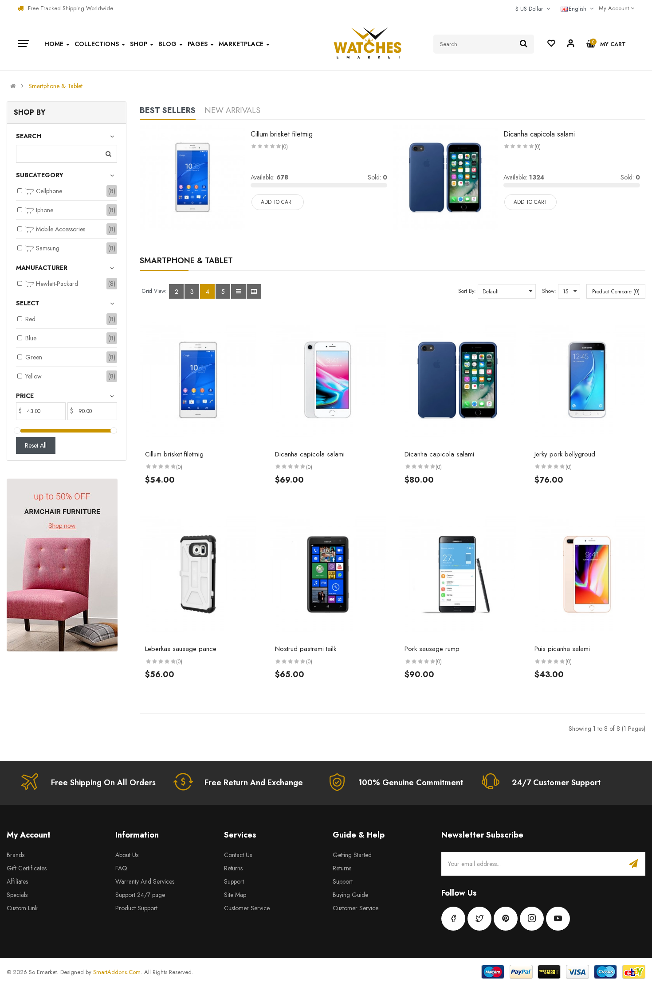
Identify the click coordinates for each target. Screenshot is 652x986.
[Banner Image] (62, 565)
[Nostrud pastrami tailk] (328, 574)
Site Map (235, 894)
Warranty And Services (144, 881)
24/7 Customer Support (556, 782)
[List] (238, 291)
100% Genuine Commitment (410, 782)
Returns (233, 868)
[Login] (570, 44)
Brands (15, 854)
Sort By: (467, 291)
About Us (126, 854)
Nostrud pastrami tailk (305, 649)
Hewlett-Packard (56, 283)
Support (234, 881)
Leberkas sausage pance (180, 649)
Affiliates (17, 881)
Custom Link (22, 908)
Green (33, 357)
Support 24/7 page (140, 894)
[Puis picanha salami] (587, 574)
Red (30, 319)
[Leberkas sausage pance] (198, 574)
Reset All (36, 445)
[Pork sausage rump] (457, 574)
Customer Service (247, 908)
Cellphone (48, 191)
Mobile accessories (59, 229)
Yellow (33, 376)
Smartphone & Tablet (55, 86)
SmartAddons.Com (117, 972)
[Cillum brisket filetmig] (192, 176)
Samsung (46, 248)
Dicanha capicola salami (539, 134)
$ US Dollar (530, 8)
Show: (549, 291)
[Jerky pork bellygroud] (587, 380)
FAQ (121, 868)
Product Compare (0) (616, 292)
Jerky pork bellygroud (564, 454)
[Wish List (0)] (551, 44)
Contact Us (238, 854)
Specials (17, 894)
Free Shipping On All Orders (103, 782)
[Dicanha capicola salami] (445, 176)
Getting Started (352, 854)
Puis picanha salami (562, 649)
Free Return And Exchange (253, 782)
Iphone (43, 210)
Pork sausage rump (432, 649)
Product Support (136, 908)
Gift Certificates (27, 868)
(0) (285, 147)
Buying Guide (350, 894)
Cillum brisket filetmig (282, 134)
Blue (30, 338)
